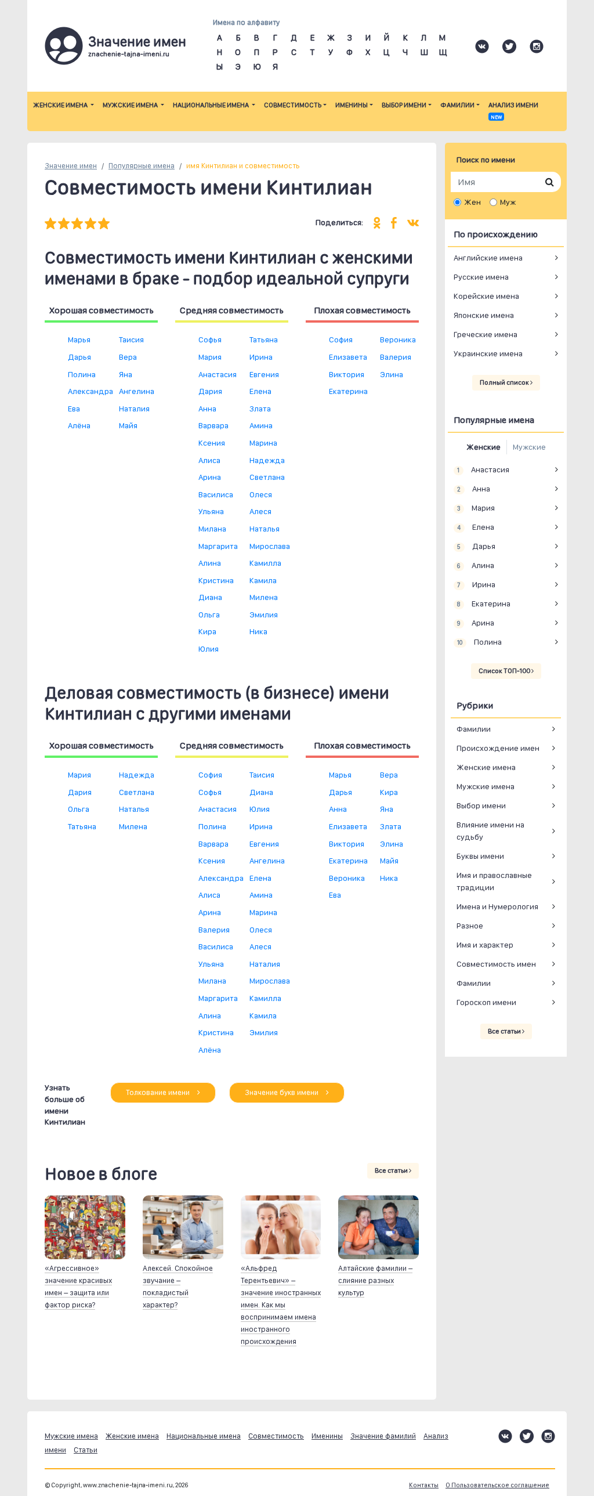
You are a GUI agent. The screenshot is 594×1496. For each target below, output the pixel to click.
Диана (210, 597)
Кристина (216, 580)
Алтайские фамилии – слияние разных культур (375, 1280)
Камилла (265, 563)
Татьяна (263, 339)
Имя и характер (485, 944)
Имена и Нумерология (497, 906)
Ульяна (211, 511)
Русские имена (481, 276)
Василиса (215, 494)
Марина (263, 442)
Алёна (79, 425)
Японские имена (484, 315)
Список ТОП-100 (505, 671)
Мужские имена (131, 105)
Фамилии (457, 105)
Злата (260, 408)
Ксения (211, 442)
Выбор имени (404, 105)
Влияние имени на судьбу (490, 830)
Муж (508, 202)
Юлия (208, 648)
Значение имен (71, 165)
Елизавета (348, 357)
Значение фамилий (383, 1436)
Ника (258, 631)
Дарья (79, 357)
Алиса (209, 460)
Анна (207, 408)
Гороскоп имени (486, 1002)
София (341, 339)
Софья (210, 339)
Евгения (264, 374)
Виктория (346, 374)
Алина (209, 563)
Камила (263, 580)
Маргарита (218, 546)
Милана (212, 528)
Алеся (260, 511)
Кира (207, 631)
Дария (210, 391)
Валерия (395, 357)
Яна (125, 374)
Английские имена (488, 257)
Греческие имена (485, 334)
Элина (391, 374)
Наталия (134, 408)
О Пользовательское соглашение (497, 1485)
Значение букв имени (282, 1092)
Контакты (424, 1485)
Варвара (213, 425)
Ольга (209, 614)
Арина (209, 477)
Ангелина (136, 391)
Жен (472, 202)
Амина (261, 425)
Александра (90, 391)
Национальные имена (211, 105)
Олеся (260, 494)
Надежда (267, 460)
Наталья (264, 528)
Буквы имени (480, 856)
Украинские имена (488, 353)
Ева (74, 408)
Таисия (131, 339)
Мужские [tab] (529, 446)
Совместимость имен (496, 964)
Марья (79, 339)
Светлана (267, 477)
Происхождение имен (498, 748)
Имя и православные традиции (494, 881)
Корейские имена (486, 296)
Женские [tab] (483, 446)
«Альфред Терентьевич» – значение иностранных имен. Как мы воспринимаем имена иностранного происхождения (281, 1305)
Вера (128, 357)
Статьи (85, 1450)
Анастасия (217, 374)
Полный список (505, 382)
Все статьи (392, 1170)
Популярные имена (141, 165)
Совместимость (292, 105)
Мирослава (269, 546)
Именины (351, 105)
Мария (210, 357)
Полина (82, 374)
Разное (470, 925)
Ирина (261, 357)
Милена (263, 597)
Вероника (398, 339)
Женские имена (61, 105)
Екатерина (348, 391)
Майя (128, 425)
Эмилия (263, 614)
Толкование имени (158, 1092)
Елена (260, 391)
